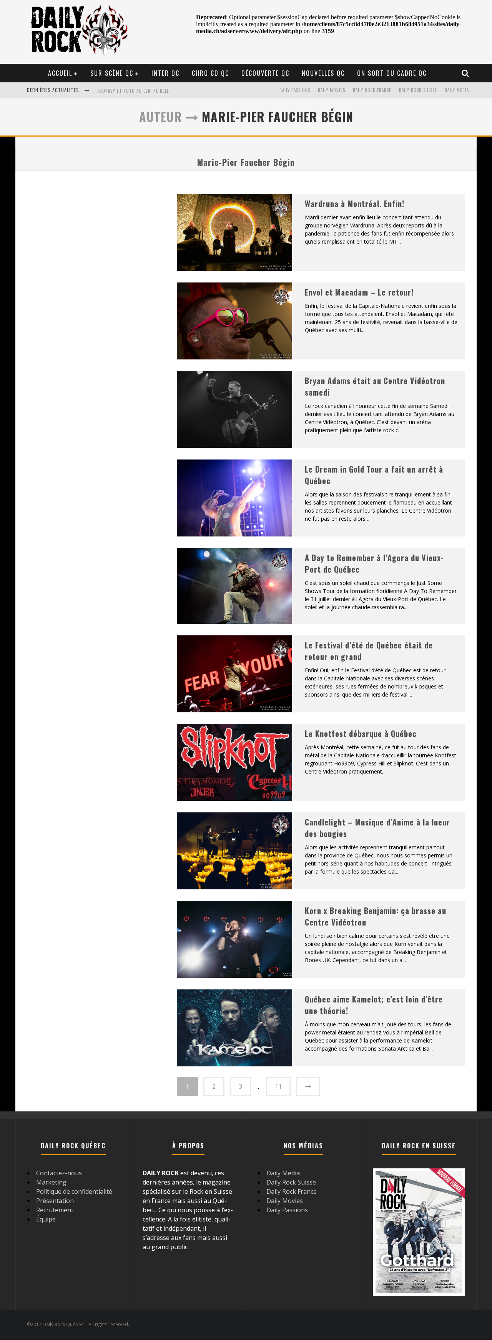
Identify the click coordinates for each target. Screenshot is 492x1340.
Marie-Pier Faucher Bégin (246, 162)
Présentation (55, 1200)
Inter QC (165, 73)
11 (278, 1086)
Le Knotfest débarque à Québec (361, 733)
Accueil (60, 73)
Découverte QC (265, 73)
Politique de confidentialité (74, 1191)
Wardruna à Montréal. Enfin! (354, 203)
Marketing (51, 1182)
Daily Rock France (372, 90)
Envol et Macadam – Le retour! (359, 292)
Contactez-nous (59, 1173)
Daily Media (457, 90)
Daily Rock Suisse (418, 90)
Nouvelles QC (323, 73)
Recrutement (54, 1210)
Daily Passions (294, 90)
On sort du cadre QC (392, 73)
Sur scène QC (111, 73)
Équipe (46, 1219)
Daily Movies (331, 90)
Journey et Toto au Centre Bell (133, 91)
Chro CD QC (210, 73)
